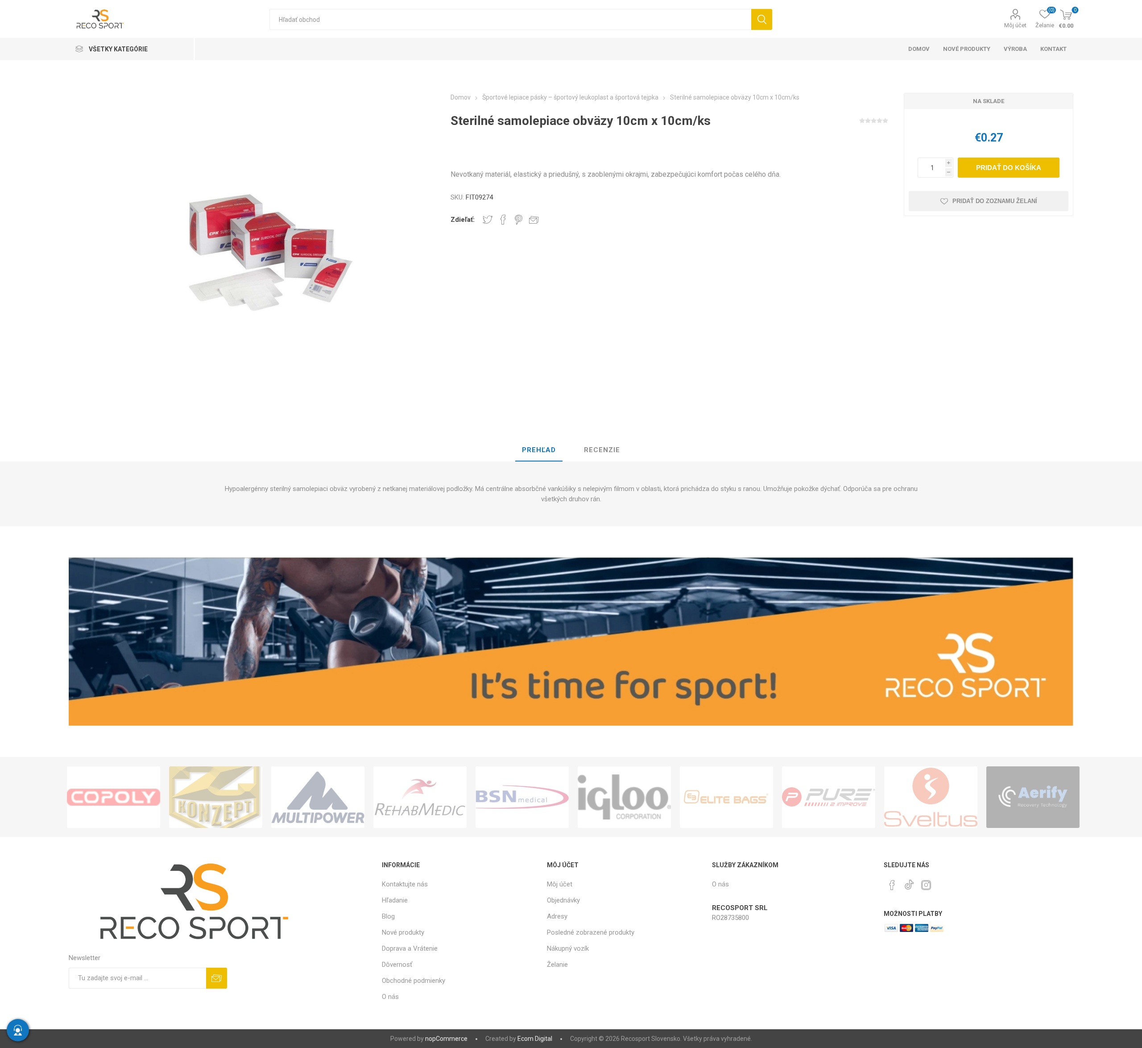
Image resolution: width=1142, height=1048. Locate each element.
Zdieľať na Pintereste (518, 220)
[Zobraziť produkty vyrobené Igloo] (624, 797)
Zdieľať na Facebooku (503, 220)
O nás (390, 997)
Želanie (557, 965)
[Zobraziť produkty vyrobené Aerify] (1033, 797)
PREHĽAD (539, 450)
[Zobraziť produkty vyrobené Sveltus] (930, 797)
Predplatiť (216, 978)
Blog (388, 916)
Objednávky (563, 900)
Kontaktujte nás (405, 884)
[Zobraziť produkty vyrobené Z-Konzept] (215, 797)
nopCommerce (446, 1038)
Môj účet (1015, 25)
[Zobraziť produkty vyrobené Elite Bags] (726, 797)
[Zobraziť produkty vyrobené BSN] (522, 797)
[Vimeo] (909, 882)
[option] (113, 797)
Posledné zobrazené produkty (590, 932)
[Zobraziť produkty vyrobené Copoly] (113, 797)
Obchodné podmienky (413, 981)
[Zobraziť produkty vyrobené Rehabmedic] (420, 797)
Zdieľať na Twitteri (487, 220)
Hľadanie (761, 19)
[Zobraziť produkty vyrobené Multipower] (317, 797)
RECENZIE (602, 450)
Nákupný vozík (568, 948)
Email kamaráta (534, 220)
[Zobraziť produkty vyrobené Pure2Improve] (828, 797)
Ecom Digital (534, 1038)
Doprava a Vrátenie (410, 948)
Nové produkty (403, 932)
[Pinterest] (892, 885)
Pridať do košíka (1008, 167)
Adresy (557, 916)
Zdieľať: (463, 220)
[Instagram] (926, 885)
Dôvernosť (397, 965)
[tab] (539, 450)
